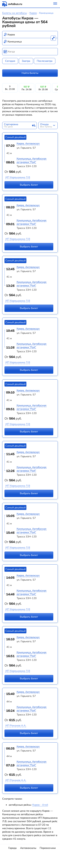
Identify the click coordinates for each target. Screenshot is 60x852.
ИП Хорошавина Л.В (17, 177)
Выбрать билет (29, 185)
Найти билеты (30, 73)
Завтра (26, 61)
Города (12, 848)
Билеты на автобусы (14, 13)
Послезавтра (44, 61)
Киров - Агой (40, 805)
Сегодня (10, 61)
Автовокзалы (28, 848)
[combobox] (30, 34)
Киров (33, 13)
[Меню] (55, 4)
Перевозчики (48, 848)
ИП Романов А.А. (15, 725)
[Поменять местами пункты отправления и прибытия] (53, 38)
